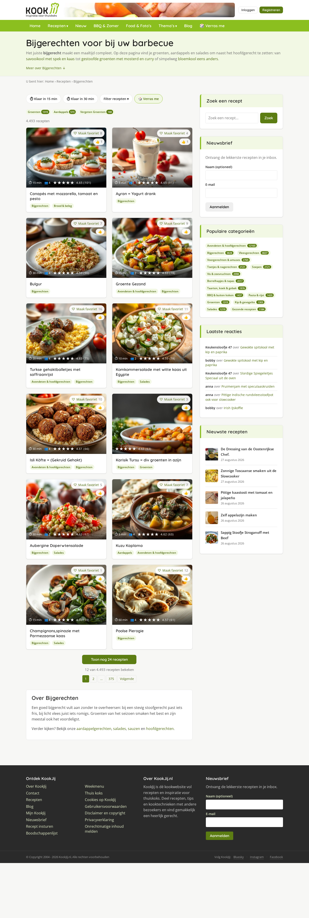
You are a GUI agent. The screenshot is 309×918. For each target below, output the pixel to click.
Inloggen (248, 10)
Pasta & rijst (260, 295)
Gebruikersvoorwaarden (106, 806)
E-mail (210, 184)
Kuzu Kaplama (129, 545)
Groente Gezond (131, 283)
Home (35, 25)
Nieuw (80, 25)
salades (119, 728)
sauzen (134, 728)
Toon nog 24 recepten (109, 659)
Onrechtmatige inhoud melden (104, 829)
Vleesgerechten (253, 253)
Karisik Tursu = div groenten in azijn (148, 460)
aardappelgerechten (93, 728)
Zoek (268, 118)
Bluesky (238, 857)
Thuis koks (94, 793)
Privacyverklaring (99, 820)
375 (111, 679)
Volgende (127, 679)
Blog (188, 25)
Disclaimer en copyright (105, 813)
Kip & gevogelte (249, 302)
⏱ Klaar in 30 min (80, 99)
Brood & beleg (63, 206)
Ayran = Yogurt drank (136, 193)
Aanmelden (219, 207)
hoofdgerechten (160, 728)
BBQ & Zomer (106, 25)
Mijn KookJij (35, 813)
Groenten (38, 112)
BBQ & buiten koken (224, 295)
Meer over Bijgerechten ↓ (46, 68)
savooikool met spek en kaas (50, 58)
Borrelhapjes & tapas (224, 281)
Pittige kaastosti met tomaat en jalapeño (247, 495)
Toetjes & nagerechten (226, 267)
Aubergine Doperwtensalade (56, 545)
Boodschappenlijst (42, 833)
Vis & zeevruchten (223, 274)
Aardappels (64, 112)
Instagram (257, 857)
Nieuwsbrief (36, 820)
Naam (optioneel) (218, 167)
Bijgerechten (40, 206)
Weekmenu (94, 786)
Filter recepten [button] (116, 99)
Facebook (276, 857)
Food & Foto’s (138, 25)
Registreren (271, 10)
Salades (145, 382)
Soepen (261, 267)
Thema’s (166, 25)
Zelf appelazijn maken (239, 515)
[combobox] (231, 118)
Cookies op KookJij (100, 799)
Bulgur (36, 283)
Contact (32, 793)
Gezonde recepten (248, 309)
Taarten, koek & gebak (226, 288)
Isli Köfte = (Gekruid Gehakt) (56, 460)
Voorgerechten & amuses (227, 260)
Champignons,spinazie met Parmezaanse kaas (55, 633)
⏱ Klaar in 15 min (43, 99)
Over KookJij (36, 786)
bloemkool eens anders (198, 58)
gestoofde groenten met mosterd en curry (117, 58)
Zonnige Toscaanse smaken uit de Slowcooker (248, 473)
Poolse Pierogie (130, 630)
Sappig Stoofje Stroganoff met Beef (245, 535)
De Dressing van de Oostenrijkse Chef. (247, 452)
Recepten (57, 25)
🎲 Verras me (212, 25)
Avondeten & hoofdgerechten (137, 291)
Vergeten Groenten (96, 112)
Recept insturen (39, 826)
